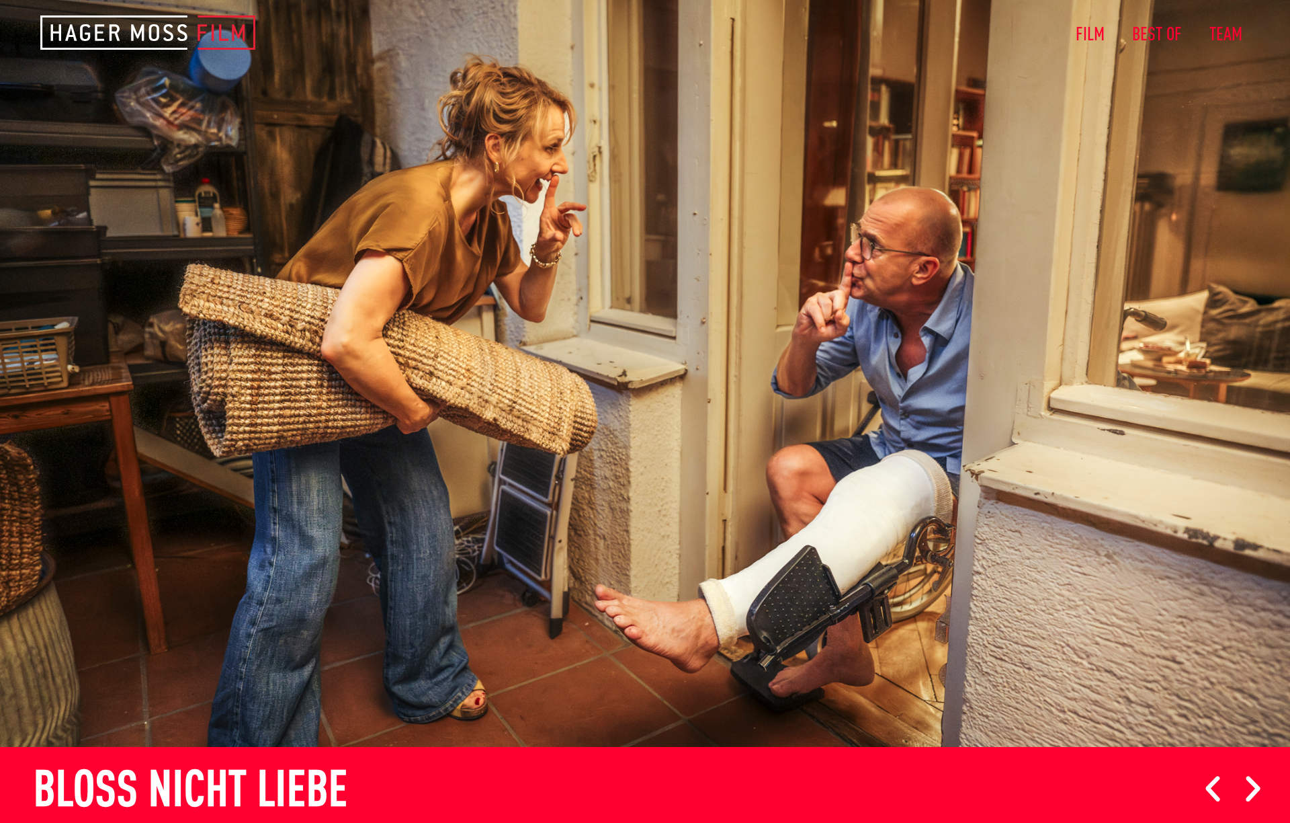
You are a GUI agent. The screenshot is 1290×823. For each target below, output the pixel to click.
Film (1090, 32)
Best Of (1157, 32)
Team (1226, 32)
